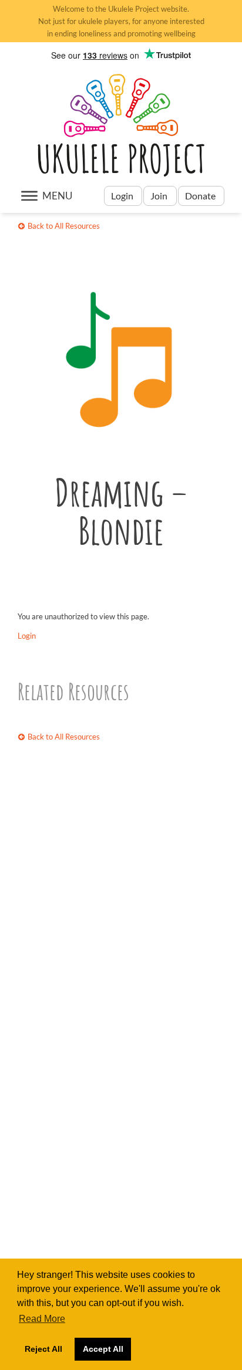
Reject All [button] (43, 1349)
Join (158, 195)
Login (123, 195)
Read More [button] (42, 1319)
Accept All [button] (103, 1349)
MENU (57, 195)
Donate (201, 195)
